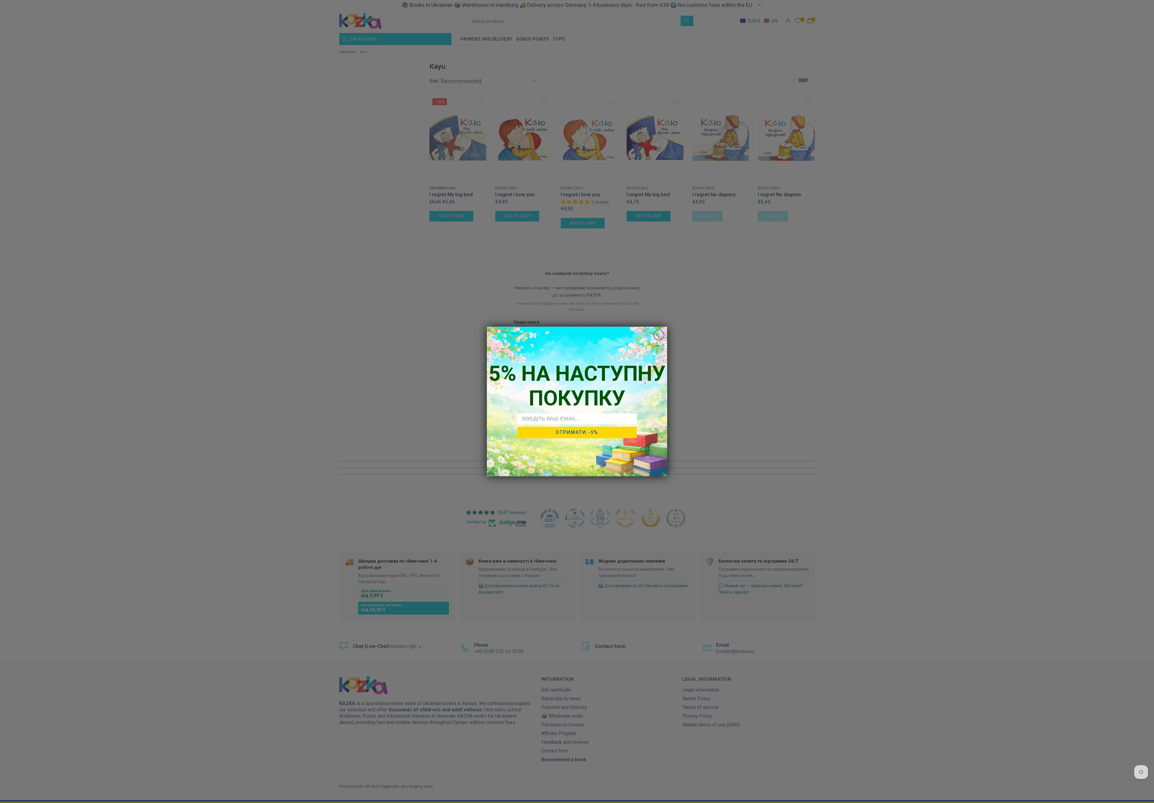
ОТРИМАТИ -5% (577, 432)
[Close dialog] (659, 335)
